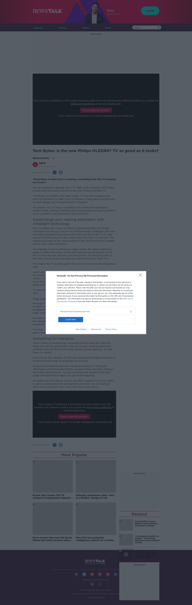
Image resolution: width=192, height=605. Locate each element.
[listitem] (96, 311)
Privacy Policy (111, 329)
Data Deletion (81, 329)
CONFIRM (70, 320)
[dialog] (96, 302)
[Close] (141, 276)
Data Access (96, 329)
